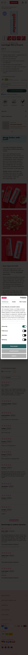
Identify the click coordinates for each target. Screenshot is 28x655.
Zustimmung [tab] (5, 301)
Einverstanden (14, 346)
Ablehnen (14, 355)
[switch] (24, 331)
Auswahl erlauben (14, 351)
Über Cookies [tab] (22, 301)
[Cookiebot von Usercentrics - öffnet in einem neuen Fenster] (20, 298)
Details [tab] (14, 301)
